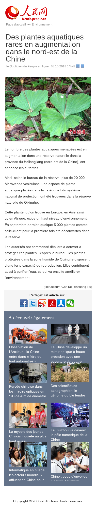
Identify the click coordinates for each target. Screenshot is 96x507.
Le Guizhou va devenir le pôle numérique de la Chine (69, 435)
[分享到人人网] (61, 303)
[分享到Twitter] (33, 303)
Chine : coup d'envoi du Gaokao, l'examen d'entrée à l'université (69, 481)
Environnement (42, 24)
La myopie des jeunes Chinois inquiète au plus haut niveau (27, 436)
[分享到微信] (70, 303)
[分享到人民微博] (52, 303)
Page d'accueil (16, 24)
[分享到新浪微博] (42, 303)
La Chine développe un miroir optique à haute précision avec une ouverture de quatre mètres (69, 356)
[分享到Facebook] (24, 303)
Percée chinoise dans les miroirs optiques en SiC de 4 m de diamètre (27, 391)
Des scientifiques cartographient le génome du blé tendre (68, 390)
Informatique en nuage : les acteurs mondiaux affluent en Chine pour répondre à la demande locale (28, 479)
